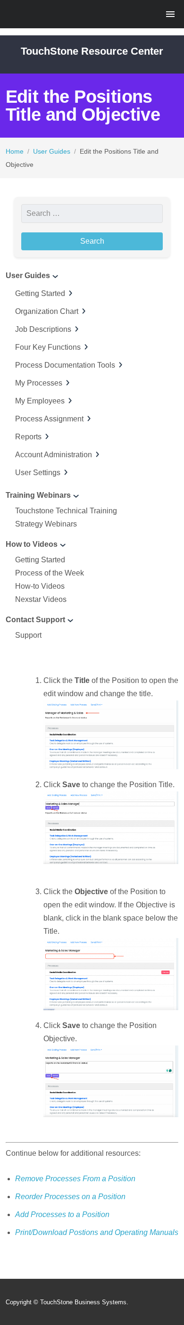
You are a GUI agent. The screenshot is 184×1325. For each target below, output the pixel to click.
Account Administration (53, 455)
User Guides (51, 151)
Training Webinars (38, 495)
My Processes (38, 383)
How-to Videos (40, 586)
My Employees (40, 401)
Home (15, 151)
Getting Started (40, 293)
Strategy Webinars (46, 524)
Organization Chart (46, 311)
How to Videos (32, 544)
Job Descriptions (43, 329)
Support (28, 635)
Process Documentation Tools (65, 365)
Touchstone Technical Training (66, 511)
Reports (28, 437)
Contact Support (35, 620)
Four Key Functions (48, 347)
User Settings (37, 473)
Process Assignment (49, 419)
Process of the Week (49, 573)
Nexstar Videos (41, 599)
